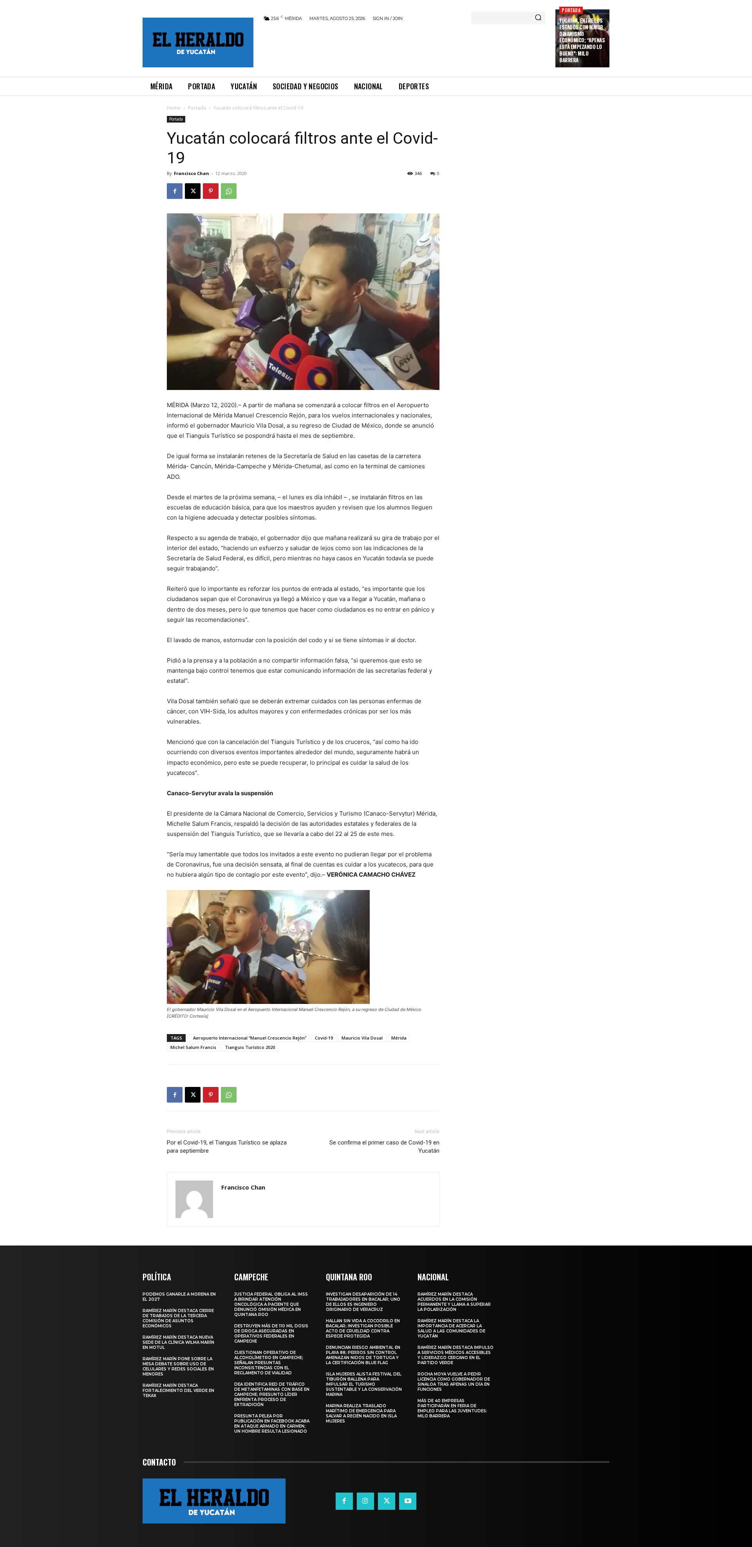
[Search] (538, 18)
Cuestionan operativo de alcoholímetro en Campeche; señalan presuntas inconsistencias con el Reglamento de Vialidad (268, 1363)
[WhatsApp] (229, 191)
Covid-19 (324, 1038)
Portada (571, 10)
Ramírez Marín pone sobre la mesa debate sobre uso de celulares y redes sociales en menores (178, 1366)
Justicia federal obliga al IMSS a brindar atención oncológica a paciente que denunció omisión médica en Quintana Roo (271, 1304)
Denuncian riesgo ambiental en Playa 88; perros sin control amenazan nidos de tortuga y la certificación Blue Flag (363, 1355)
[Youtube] (407, 1501)
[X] (193, 191)
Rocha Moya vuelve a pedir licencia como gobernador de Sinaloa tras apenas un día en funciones (454, 1382)
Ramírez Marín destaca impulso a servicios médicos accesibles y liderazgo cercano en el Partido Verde (456, 1355)
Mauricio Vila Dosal (362, 1038)
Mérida (399, 1038)
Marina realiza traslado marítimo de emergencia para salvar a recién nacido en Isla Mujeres (361, 1413)
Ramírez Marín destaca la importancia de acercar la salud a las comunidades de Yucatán (451, 1328)
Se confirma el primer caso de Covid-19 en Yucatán (384, 1146)
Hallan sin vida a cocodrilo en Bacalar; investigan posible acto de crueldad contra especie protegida (363, 1328)
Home (174, 108)
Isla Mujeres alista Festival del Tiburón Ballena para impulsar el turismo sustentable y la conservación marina (364, 1384)
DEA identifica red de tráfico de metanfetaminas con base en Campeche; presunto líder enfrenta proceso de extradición (271, 1394)
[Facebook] (175, 191)
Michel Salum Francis (193, 1047)
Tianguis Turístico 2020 (250, 1047)
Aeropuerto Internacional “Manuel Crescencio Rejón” (248, 1038)
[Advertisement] (404, 47)
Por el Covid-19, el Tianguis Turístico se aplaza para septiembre (227, 1146)
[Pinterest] (211, 191)
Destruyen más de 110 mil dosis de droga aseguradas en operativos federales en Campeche (271, 1333)
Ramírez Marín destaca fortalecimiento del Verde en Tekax (178, 1390)
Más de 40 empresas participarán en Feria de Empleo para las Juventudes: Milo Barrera (452, 1408)
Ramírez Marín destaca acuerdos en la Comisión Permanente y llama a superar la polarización (454, 1302)
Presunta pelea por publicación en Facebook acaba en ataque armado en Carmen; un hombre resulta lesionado (271, 1423)
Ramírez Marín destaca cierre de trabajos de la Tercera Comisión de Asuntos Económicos (178, 1318)
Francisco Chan (191, 173)
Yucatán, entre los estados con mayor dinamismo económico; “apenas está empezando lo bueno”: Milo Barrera (582, 40)
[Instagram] (365, 1501)
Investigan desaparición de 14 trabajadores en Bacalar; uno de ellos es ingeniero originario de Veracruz (363, 1302)
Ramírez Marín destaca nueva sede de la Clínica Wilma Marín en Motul (178, 1342)
